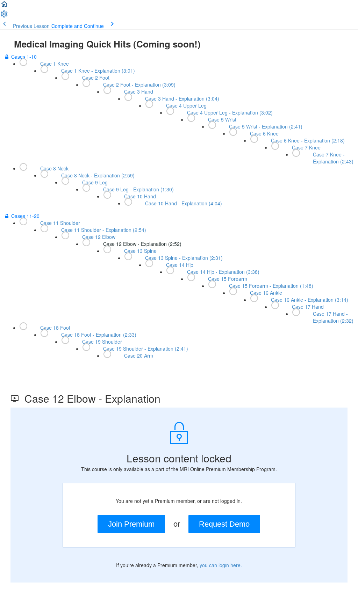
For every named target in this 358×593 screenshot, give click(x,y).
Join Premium (131, 524)
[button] (4, 6)
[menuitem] (4, 16)
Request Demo (224, 524)
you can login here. (221, 565)
